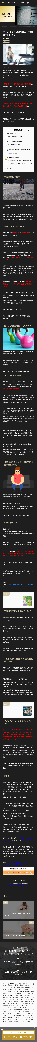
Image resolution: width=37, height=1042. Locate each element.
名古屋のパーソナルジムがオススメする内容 (18, 164)
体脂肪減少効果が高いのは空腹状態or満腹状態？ (18, 149)
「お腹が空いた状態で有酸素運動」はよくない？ (18, 160)
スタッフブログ (13, 26)
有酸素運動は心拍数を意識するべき (13, 708)
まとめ (8, 168)
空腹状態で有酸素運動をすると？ (15, 158)
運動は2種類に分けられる (13, 137)
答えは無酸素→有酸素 (12, 145)
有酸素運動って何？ (11, 133)
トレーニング (6, 41)
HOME (5, 26)
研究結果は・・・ (11, 153)
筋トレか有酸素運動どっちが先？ (14, 141)
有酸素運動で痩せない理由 (13, 598)
